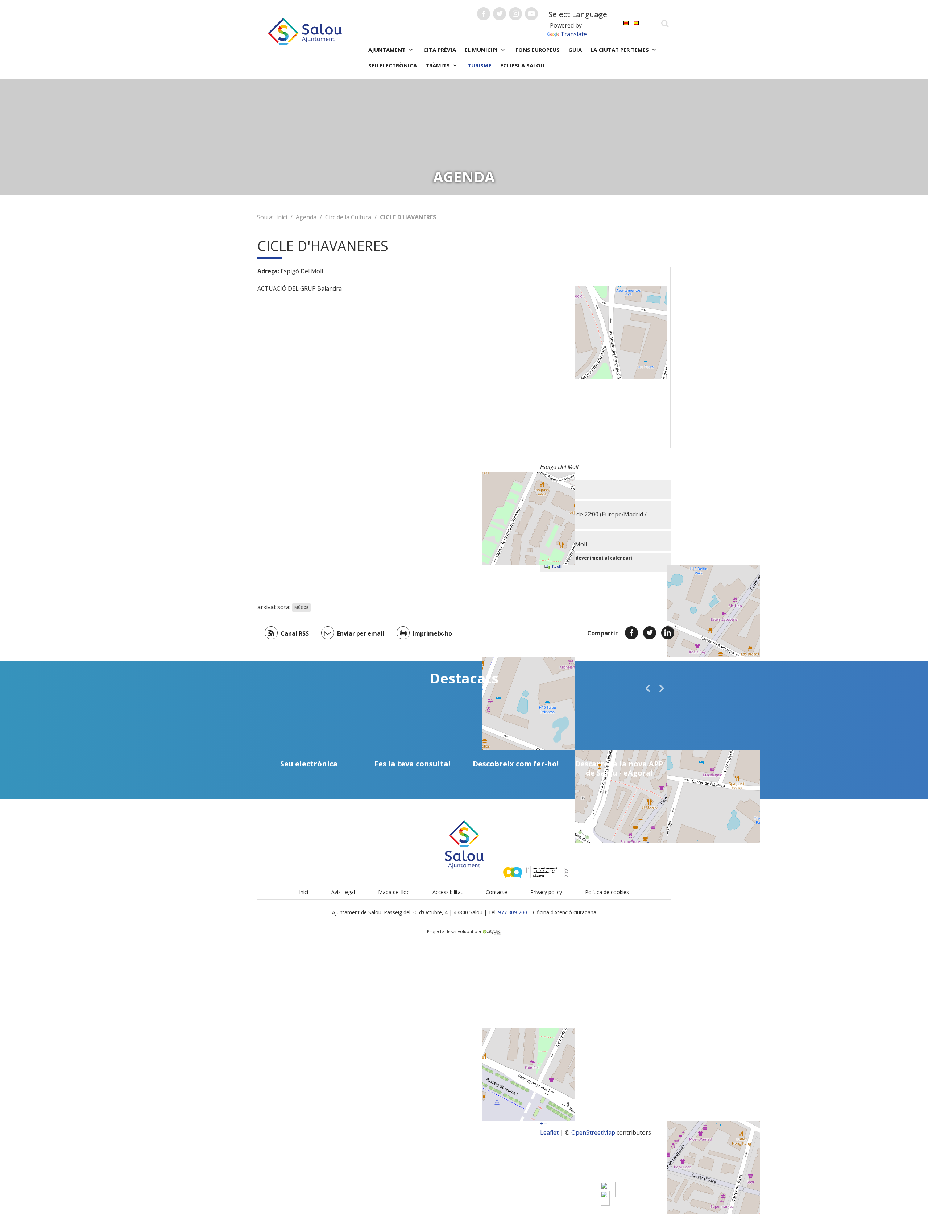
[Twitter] (649, 632)
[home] (304, 31)
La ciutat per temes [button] (620, 49)
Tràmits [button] (438, 65)
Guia (575, 49)
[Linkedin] (667, 632)
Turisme (480, 65)
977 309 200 (512, 912)
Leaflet (549, 1132)
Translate (573, 34)
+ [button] (542, 1124)
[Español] (636, 22)
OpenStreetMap (593, 1132)
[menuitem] (626, 22)
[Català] (626, 22)
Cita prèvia (439, 49)
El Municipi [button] (482, 49)
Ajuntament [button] (387, 49)
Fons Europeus (537, 49)
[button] (647, 688)
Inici (281, 217)
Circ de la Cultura (348, 217)
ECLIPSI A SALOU (522, 65)
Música (301, 607)
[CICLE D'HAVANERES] (605, 1198)
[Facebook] (631, 632)
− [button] (545, 1124)
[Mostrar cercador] (664, 23)
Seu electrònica (392, 65)
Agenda (306, 217)
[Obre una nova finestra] (483, 13)
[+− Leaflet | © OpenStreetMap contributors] (605, 357)
